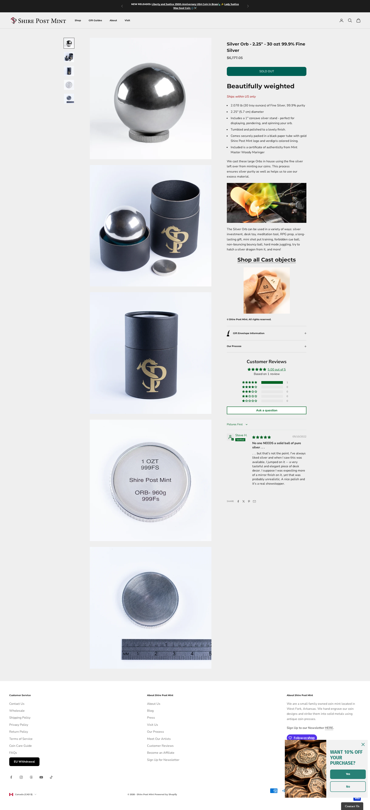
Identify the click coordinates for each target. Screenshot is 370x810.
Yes (348, 774)
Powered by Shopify (166, 794)
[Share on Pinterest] (249, 501)
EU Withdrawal (24, 762)
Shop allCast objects (266, 259)
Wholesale (17, 711)
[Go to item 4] (69, 84)
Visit (127, 20)
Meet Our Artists (159, 739)
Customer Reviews (160, 746)
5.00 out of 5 (277, 369)
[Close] (363, 744)
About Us (153, 704)
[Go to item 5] (69, 98)
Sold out (266, 71)
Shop (78, 20)
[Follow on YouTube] (41, 777)
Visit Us (152, 725)
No (348, 786)
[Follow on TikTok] (51, 777)
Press (151, 718)
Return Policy (18, 732)
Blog (150, 711)
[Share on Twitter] (243, 501)
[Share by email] (254, 501)
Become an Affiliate (160, 753)
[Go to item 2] (69, 57)
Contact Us (16, 704)
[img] (261, 437)
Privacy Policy (18, 725)
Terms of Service (21, 739)
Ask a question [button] (266, 410)
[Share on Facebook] (238, 501)
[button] (250, 382)
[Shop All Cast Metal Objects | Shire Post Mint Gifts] (266, 202)
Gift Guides (95, 20)
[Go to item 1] (69, 43)
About (113, 20)
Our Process (155, 732)
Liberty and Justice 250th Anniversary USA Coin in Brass (185, 4)
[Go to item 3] (69, 71)
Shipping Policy (19, 718)
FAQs (13, 753)
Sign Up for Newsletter (163, 760)
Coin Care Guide (20, 746)
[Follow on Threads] (31, 777)
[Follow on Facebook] (11, 777)
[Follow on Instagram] (21, 777)
